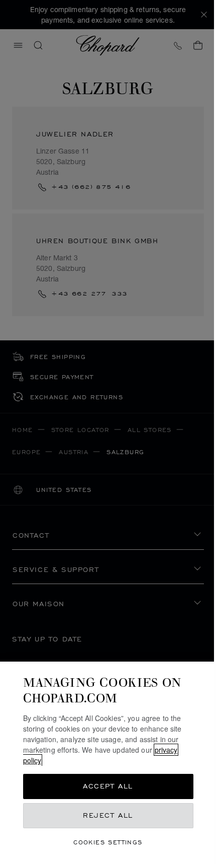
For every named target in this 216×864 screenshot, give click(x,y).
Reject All (108, 815)
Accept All (108, 786)
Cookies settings (107, 842)
